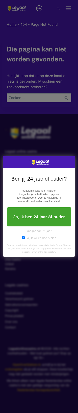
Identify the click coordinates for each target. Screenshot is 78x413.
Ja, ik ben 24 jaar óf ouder (39, 217)
